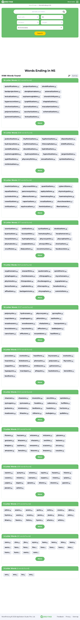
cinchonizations (12, 107)
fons (43, 547)
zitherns (37, 413)
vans (35, 552)
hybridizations (49, 149)
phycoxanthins (30, 186)
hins (70, 547)
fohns (29, 520)
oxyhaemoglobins (31, 97)
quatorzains (44, 271)
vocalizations (46, 202)
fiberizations (63, 207)
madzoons (10, 413)
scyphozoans (11, 271)
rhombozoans (28, 276)
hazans (56, 473)
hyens (39, 520)
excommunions (44, 249)
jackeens (9, 408)
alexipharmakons (32, 92)
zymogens (10, 403)
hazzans (21, 436)
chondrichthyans (52, 97)
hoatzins (51, 408)
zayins (44, 473)
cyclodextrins (11, 196)
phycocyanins (46, 239)
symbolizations (66, 159)
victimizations (12, 164)
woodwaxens (28, 324)
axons (19, 515)
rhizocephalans (49, 144)
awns (7, 547)
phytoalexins (11, 244)
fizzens (9, 436)
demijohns (24, 366)
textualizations (32, 117)
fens (25, 547)
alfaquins (39, 371)
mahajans (51, 413)
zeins (50, 510)
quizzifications (12, 87)
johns (8, 510)
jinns (61, 515)
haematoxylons (66, 196)
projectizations (30, 87)
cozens (8, 478)
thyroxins (68, 361)
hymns (8, 515)
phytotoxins (11, 281)
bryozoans (53, 356)
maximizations (12, 186)
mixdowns (23, 408)
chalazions (44, 324)
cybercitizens (65, 186)
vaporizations (29, 202)
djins (71, 510)
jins (26, 542)
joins (70, 515)
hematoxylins (45, 234)
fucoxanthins (28, 234)
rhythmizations (30, 139)
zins (17, 542)
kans (44, 542)
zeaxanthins (28, 271)
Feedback (60, 616)
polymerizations (12, 112)
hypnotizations (50, 154)
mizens (20, 478)
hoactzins (10, 361)
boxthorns (10, 376)
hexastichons (11, 239)
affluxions (43, 329)
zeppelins (10, 366)
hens (61, 547)
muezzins (37, 398)
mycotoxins (27, 329)
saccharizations (31, 112)
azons (29, 510)
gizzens (60, 436)
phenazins (39, 361)
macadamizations (50, 107)
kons (72, 542)
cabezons (52, 403)
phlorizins (41, 319)
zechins (48, 441)
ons (31, 575)
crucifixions (10, 249)
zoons (60, 510)
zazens (9, 473)
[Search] (64, 12)
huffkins (65, 403)
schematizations (51, 112)
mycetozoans (62, 276)
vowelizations (11, 202)
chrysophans (44, 291)
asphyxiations (47, 191)
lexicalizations (12, 97)
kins (63, 542)
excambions (40, 334)
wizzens (34, 436)
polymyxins (10, 313)
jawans (8, 488)
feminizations (45, 207)
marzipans (25, 371)
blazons (35, 451)
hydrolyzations (12, 144)
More (40, 123)
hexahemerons (63, 234)
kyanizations (11, 234)
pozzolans (10, 356)
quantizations (48, 186)
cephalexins (27, 286)
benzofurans (11, 286)
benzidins (69, 371)
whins (61, 520)
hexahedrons (59, 286)
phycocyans (42, 313)
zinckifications (49, 87)
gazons (66, 483)
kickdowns (24, 361)
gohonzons (55, 366)
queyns (21, 473)
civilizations (11, 207)
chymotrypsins (65, 191)
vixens (56, 478)
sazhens (21, 446)
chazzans (9, 398)
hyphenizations (49, 139)
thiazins (24, 413)
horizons (64, 408)
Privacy (68, 616)
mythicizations (30, 144)
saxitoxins (56, 319)
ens (15, 575)
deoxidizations (30, 149)
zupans (44, 478)
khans (8, 520)
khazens (22, 441)
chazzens (23, 398)
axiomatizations (52, 92)
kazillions (55, 334)
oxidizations (28, 229)
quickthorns (60, 271)
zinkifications (67, 144)
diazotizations (68, 139)
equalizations (11, 191)
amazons (9, 451)
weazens (34, 446)
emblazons (39, 366)
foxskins (38, 403)
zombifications (12, 149)
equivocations (28, 207)
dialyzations (26, 249)
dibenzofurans (29, 196)
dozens (54, 483)
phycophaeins (64, 239)
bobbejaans (57, 329)
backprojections (12, 92)
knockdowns (11, 329)
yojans (8, 483)
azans (18, 510)
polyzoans (54, 361)
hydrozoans (26, 313)
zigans (19, 483)
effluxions (25, 334)
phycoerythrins (29, 159)
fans (16, 547)
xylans (67, 478)
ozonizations (11, 229)
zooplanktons (28, 244)
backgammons (27, 291)
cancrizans (10, 334)
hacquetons (60, 324)
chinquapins (45, 276)
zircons (60, 446)
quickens (65, 398)
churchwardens (64, 202)
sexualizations (48, 159)
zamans (32, 478)
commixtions (61, 291)
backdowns (54, 371)
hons (7, 552)
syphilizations (11, 159)
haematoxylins (48, 196)
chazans (35, 441)
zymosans (25, 403)
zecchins (51, 398)
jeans (51, 515)
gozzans (9, 441)
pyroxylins (57, 313)
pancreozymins (29, 191)
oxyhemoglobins (13, 154)
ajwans (31, 483)
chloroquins (43, 286)
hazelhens (39, 356)
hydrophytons (29, 239)
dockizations (60, 229)
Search (40, 33)
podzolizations (12, 139)
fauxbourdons (62, 249)
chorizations (62, 244)
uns (7, 575)
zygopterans (61, 281)
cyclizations (44, 229)
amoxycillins (45, 244)
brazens (47, 451)
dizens (42, 483)
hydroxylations (32, 154)
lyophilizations (32, 102)
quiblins (64, 413)
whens (50, 520)
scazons (47, 446)
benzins (22, 451)
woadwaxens (11, 324)
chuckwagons (44, 281)
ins (23, 575)
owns (26, 552)
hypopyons (10, 371)
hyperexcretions (12, 102)
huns (16, 552)
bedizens (37, 408)
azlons (19, 488)
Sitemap (75, 616)
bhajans (9, 446)
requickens (10, 319)
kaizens (60, 441)
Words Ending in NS (45, 5)
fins (34, 547)
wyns (35, 542)
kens (54, 542)
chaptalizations (50, 102)
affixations (10, 291)
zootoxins (24, 356)
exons (30, 515)
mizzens (47, 436)
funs (52, 547)
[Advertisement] (40, 53)
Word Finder (33, 5)
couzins (60, 451)
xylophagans (11, 276)
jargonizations (68, 154)
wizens (33, 473)
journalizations (31, 107)
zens (7, 542)
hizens (67, 473)
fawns (19, 520)
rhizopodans (27, 281)
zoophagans (26, 319)
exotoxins (68, 356)
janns (41, 515)
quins (40, 510)
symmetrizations (13, 117)
